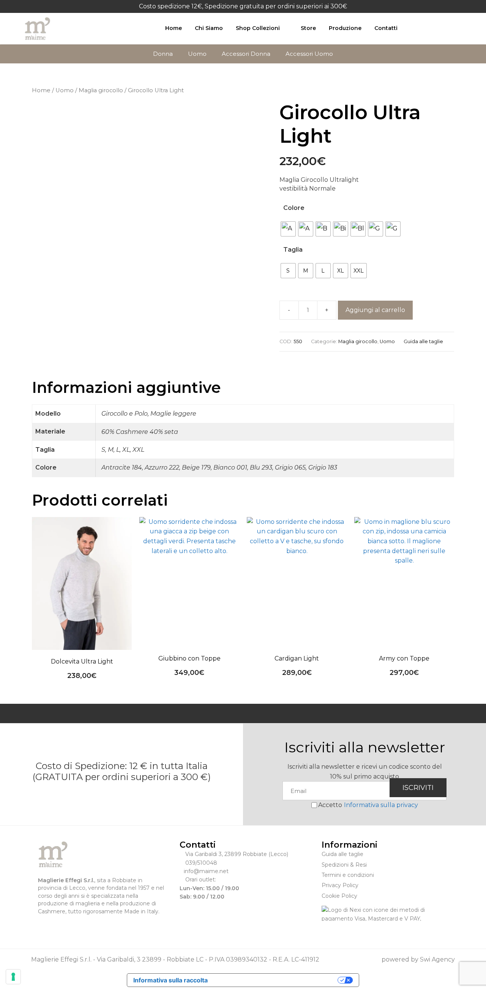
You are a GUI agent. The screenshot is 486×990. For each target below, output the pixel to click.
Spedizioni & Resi (344, 864)
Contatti (386, 28)
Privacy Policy (340, 885)
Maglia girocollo (101, 90)
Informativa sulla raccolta (170, 980)
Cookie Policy (339, 895)
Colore (294, 207)
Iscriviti (418, 787)
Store (308, 28)
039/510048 (201, 862)
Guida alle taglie (423, 341)
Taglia (293, 249)
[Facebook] (41, 926)
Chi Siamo (209, 28)
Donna (163, 53)
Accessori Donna (246, 53)
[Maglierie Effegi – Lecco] (37, 28)
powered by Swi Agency (418, 959)
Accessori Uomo (309, 53)
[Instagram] (54, 926)
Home (173, 28)
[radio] (288, 229)
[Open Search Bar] (419, 28)
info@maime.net (206, 871)
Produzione (345, 28)
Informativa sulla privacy (381, 805)
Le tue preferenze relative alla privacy (276, 980)
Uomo (197, 53)
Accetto (368, 805)
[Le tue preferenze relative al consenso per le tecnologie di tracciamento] (13, 977)
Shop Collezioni (258, 28)
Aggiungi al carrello (375, 310)
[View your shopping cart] (437, 28)
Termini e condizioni (348, 875)
